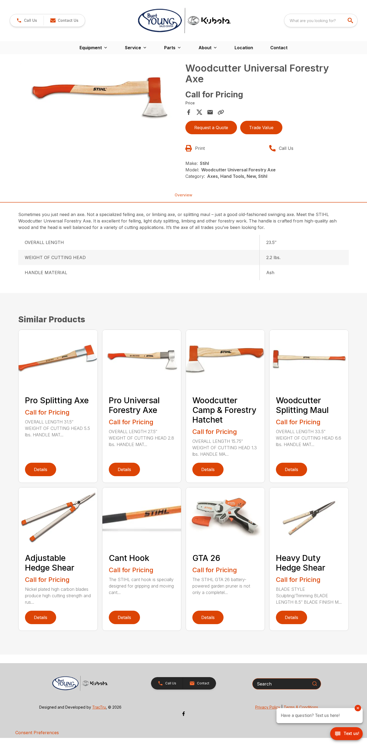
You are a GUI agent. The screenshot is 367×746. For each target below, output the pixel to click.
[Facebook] (183, 713)
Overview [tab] (183, 195)
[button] (27, 20)
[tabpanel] (100, 98)
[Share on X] (199, 112)
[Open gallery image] (100, 97)
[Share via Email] (210, 112)
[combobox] (320, 20)
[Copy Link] (221, 112)
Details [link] (40, 469)
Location (244, 47)
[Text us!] (346, 734)
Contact (278, 47)
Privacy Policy (267, 707)
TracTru (99, 707)
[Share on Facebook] (188, 112)
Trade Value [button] (261, 127)
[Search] (314, 683)
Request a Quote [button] (211, 127)
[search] (350, 20)
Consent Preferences (37, 732)
